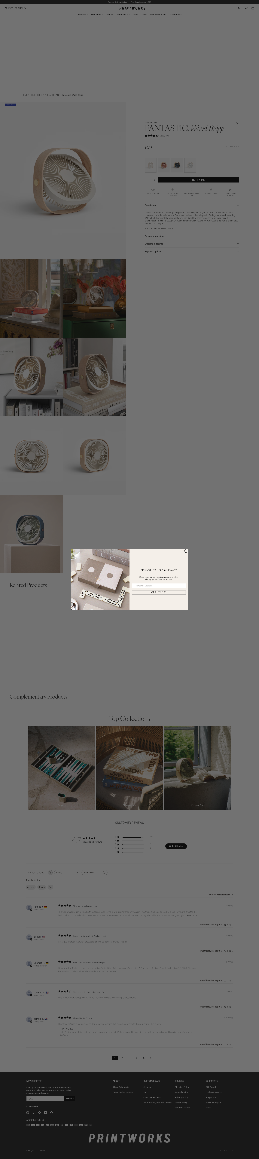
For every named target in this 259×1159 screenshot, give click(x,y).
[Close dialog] (185, 551)
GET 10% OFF (158, 592)
